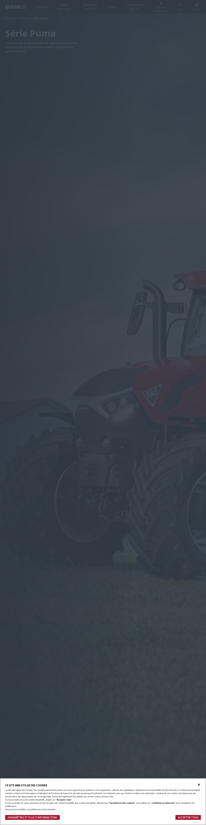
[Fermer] (199, 785)
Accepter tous (188, 817)
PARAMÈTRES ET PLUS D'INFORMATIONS (32, 817)
